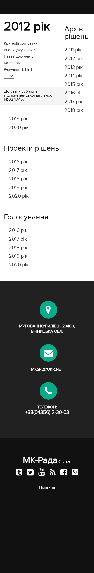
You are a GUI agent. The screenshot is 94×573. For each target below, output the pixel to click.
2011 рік (73, 50)
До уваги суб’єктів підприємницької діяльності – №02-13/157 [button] (31, 95)
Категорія (12, 63)
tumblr (19, 472)
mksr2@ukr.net (47, 369)
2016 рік (73, 93)
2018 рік (73, 110)
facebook (63, 472)
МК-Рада (40, 460)
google (75, 472)
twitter (30, 472)
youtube (41, 472)
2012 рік (73, 59)
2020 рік (19, 128)
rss (53, 472)
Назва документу (18, 56)
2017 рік (73, 102)
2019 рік (18, 119)
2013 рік (73, 67)
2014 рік (73, 76)
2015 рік (73, 84)
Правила (47, 487)
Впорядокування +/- (21, 50)
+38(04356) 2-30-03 (47, 412)
